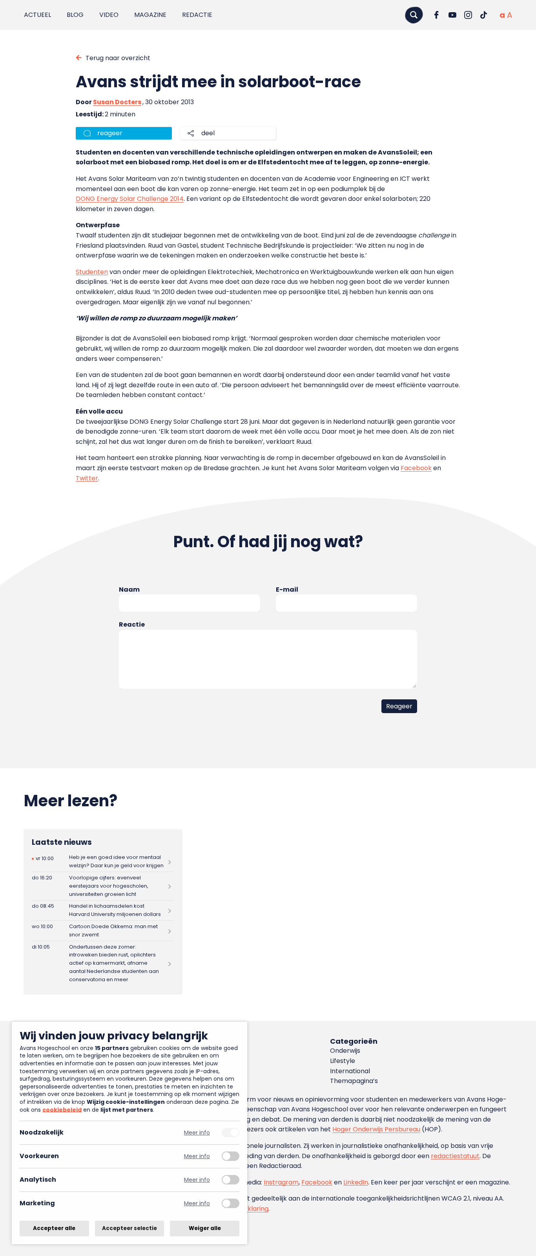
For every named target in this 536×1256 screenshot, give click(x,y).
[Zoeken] (414, 15)
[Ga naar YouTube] (452, 15)
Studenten (92, 271)
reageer (109, 133)
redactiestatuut (455, 1155)
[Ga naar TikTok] (484, 15)
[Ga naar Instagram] (468, 15)
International (350, 1071)
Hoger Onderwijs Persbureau (376, 1129)
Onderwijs (345, 1050)
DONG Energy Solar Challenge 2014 (130, 198)
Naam (129, 589)
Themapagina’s (354, 1080)
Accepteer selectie (129, 1228)
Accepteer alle (54, 1228)
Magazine (150, 14)
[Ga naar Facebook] (437, 15)
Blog (75, 14)
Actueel (37, 14)
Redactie (197, 14)
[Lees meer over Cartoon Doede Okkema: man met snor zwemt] (102, 931)
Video (109, 14)
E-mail (287, 589)
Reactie (132, 624)
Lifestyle (342, 1060)
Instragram (281, 1182)
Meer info (197, 1132)
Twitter (87, 478)
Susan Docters (117, 102)
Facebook (416, 468)
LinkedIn (355, 1182)
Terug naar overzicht (118, 58)
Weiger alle (205, 1228)
